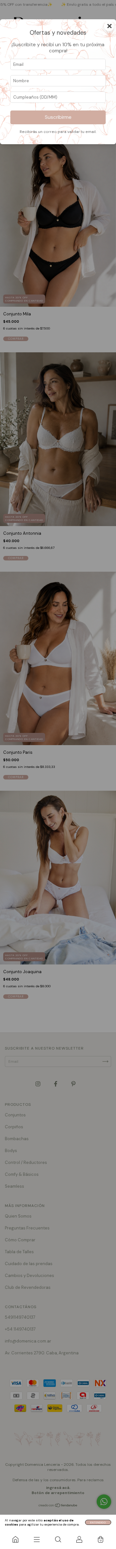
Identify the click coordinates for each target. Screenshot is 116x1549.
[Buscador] (58, 1539)
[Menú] (36, 1539)
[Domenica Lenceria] (15, 1539)
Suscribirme (58, 117)
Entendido (98, 1522)
